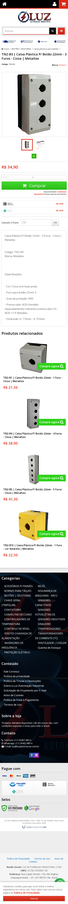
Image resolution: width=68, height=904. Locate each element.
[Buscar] (52, 31)
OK (55, 222)
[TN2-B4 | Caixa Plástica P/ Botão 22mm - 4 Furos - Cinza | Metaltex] (33, 422)
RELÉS (41, 586)
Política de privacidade (17, 676)
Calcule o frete (10, 222)
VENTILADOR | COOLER (52, 643)
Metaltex (62, 65)
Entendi (34, 898)
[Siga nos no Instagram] (36, 755)
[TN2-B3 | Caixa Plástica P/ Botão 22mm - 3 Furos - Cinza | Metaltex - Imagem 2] (40, 144)
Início (6, 49)
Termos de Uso (13, 704)
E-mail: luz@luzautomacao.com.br (21, 746)
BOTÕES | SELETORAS (21, 49)
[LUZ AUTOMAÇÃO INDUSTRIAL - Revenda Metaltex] (34, 16)
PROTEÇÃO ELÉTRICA (17, 652)
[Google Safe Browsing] (32, 807)
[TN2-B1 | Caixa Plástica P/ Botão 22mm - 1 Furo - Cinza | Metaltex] (33, 366)
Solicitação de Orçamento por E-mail (25, 690)
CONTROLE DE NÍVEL (17, 628)
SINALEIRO (44, 624)
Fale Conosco (11, 671)
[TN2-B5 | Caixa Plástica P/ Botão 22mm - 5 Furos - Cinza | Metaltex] (33, 478)
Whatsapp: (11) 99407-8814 (17, 743)
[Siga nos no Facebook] (31, 755)
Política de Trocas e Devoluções (22, 681)
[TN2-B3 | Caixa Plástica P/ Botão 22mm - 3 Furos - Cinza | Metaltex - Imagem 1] (27, 144)
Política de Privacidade (18, 858)
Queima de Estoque (49, 647)
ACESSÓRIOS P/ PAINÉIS (18, 586)
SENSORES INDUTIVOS (51, 619)
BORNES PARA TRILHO (17, 591)
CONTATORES (12, 610)
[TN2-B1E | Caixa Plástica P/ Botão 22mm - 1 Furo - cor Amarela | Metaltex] (33, 534)
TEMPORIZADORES (49, 628)
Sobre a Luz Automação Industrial (24, 685)
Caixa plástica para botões (46, 49)
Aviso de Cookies (14, 695)
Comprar (37, 185)
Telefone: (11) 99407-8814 (17, 740)
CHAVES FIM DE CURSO (18, 614)
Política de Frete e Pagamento (21, 700)
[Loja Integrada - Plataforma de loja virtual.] (34, 827)
